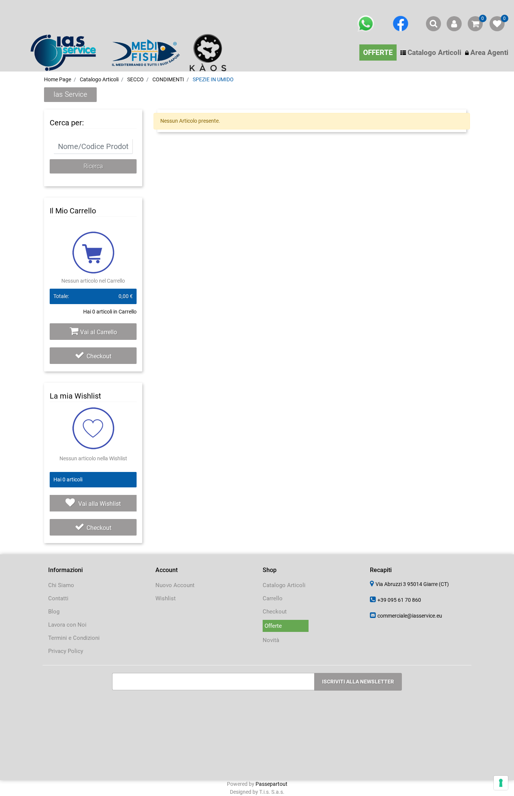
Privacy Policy (65, 651)
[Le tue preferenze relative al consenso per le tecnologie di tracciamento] (501, 783)
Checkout (99, 356)
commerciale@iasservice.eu (409, 616)
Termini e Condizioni (74, 638)
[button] (93, 166)
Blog (53, 611)
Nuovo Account (175, 585)
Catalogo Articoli (284, 585)
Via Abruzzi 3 (412, 584)
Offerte (273, 625)
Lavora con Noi (67, 624)
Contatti (58, 598)
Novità (271, 640)
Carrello (273, 598)
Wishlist (165, 598)
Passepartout (271, 784)
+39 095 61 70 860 (399, 600)
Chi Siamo (61, 585)
